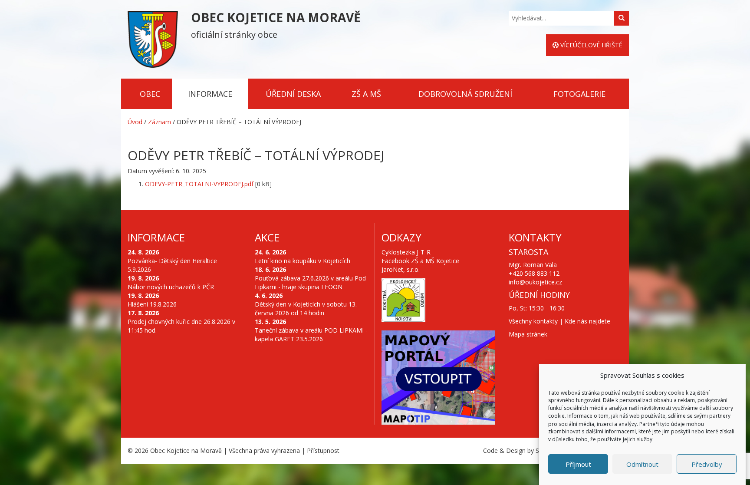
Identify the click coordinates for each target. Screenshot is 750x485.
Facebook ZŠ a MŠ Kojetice (420, 261)
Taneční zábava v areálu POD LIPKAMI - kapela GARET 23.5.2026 (311, 334)
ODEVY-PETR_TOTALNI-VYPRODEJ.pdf (199, 184)
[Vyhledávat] (621, 18)
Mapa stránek (528, 334)
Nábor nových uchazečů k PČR (171, 287)
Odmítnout (642, 464)
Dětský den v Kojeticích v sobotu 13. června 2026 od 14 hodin (306, 308)
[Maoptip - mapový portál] (438, 377)
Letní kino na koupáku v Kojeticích (302, 261)
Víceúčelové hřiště (590, 45)
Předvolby (706, 464)
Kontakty (535, 237)
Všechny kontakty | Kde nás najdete (559, 321)
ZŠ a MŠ (366, 94)
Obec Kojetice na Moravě (186, 450)
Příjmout (578, 464)
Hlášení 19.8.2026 (152, 304)
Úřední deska (293, 94)
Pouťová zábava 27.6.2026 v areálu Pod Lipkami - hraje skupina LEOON (310, 282)
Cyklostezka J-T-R (406, 252)
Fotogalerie (579, 94)
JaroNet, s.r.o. (401, 269)
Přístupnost (323, 450)
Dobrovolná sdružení (465, 94)
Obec (150, 94)
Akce (267, 237)
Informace (210, 94)
